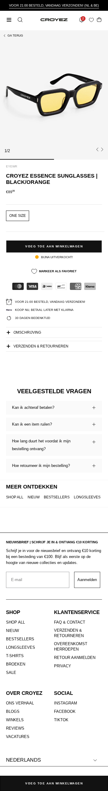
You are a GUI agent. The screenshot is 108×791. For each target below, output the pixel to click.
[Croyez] (54, 20)
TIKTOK (61, 720)
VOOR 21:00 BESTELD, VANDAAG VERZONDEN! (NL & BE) (54, 5)
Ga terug (15, 35)
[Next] (102, 149)
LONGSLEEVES (87, 497)
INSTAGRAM (65, 703)
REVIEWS (15, 728)
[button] (19, 20)
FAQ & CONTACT (69, 622)
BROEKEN (15, 664)
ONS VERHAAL (20, 703)
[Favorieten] (92, 20)
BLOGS (13, 711)
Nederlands (23, 760)
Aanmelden (87, 579)
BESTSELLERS (57, 497)
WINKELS (15, 720)
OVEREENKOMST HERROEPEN (70, 646)
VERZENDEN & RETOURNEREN (69, 633)
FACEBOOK (65, 711)
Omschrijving (27, 332)
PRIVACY (62, 666)
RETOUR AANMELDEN (74, 657)
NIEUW (34, 497)
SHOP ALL (14, 497)
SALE (11, 672)
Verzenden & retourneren (41, 346)
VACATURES (17, 736)
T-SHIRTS (15, 656)
